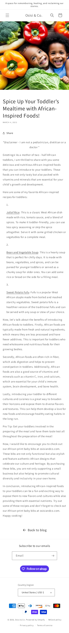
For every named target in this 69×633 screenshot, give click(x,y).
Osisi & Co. (20, 619)
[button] (7, 15)
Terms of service (44, 625)
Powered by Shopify (35, 619)
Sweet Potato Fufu (17, 292)
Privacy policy (26, 625)
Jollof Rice (13, 212)
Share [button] (9, 133)
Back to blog (37, 530)
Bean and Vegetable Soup (22, 252)
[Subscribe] (53, 555)
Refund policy (54, 619)
